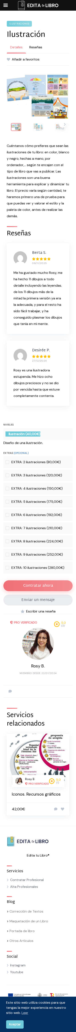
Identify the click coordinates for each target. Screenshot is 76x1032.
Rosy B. (38, 666)
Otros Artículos (21, 941)
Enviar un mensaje (38, 600)
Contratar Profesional (27, 880)
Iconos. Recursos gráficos (36, 794)
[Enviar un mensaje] (10, 691)
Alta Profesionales (24, 886)
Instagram (18, 965)
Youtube (16, 972)
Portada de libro (22, 931)
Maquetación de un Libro (29, 921)
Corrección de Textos (26, 911)
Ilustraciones (19, 23)
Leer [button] (25, 1012)
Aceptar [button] (15, 1024)
